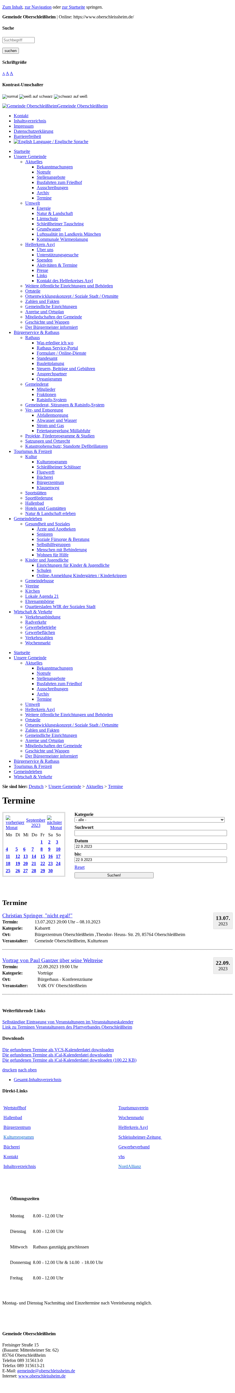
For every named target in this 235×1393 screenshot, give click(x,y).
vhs (121, 1156)
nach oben (27, 1069)
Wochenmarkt (131, 1117)
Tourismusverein (133, 1107)
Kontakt (10, 1156)
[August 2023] (15, 827)
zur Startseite (73, 7)
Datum (81, 840)
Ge (121, 1146)
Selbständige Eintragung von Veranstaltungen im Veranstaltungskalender (67, 1021)
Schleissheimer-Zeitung (140, 1137)
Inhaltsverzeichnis (19, 1166)
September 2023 (35, 823)
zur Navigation (38, 7)
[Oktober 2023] (54, 827)
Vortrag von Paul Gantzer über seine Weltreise (52, 960)
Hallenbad (12, 1117)
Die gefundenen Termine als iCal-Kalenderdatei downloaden (57, 1054)
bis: (78, 854)
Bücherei (11, 1146)
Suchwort (84, 827)
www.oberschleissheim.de (42, 1375)
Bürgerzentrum (17, 1127)
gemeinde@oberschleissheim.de (46, 1370)
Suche (8, 28)
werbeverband (137, 1146)
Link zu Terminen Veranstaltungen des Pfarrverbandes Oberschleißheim (67, 1027)
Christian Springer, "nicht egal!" (37, 915)
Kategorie (84, 814)
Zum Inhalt (12, 7)
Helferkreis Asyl (133, 1127)
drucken (9, 1069)
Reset (80, 867)
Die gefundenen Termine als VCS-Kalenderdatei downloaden (58, 1049)
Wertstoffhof (14, 1107)
